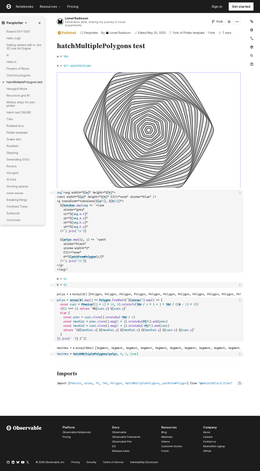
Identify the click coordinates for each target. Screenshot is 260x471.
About (206, 432)
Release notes (121, 450)
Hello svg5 (13, 38)
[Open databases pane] (251, 29)
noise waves (14, 193)
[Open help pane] (251, 64)
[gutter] (36, 282)
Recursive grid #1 (18, 95)
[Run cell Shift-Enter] (240, 193)
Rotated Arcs (15, 126)
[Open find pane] (251, 55)
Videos (165, 441)
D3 (114, 446)
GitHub (207, 450)
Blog (164, 432)
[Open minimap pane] (251, 38)
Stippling (12, 152)
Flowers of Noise (17, 68)
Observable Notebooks (77, 432)
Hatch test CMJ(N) (18, 112)
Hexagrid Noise (16, 88)
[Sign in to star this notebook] (229, 21)
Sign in (217, 6)
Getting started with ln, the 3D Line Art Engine (23, 46)
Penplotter (91, 32)
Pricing (72, 6)
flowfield (12, 146)
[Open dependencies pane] (251, 47)
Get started (241, 6)
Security (91, 462)
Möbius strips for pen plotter (20, 103)
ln (7, 55)
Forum (165, 450)
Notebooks (24, 6)
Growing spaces (17, 186)
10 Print (11, 179)
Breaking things (16, 199)
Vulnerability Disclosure (144, 462)
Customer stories (171, 446)
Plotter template (194, 32)
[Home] (24, 440)
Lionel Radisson (76, 18)
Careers (208, 436)
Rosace (11, 166)
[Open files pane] (251, 21)
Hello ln (11, 62)
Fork (220, 21)
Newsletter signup (214, 446)
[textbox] (149, 231)
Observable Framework (126, 436)
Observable (119, 432)
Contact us (209, 441)
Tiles (9, 119)
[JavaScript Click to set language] (52, 231)
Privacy (75, 462)
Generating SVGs (17, 159)
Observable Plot (122, 441)
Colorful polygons (18, 75)
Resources (48, 6)
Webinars (166, 436)
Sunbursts (13, 213)
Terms (113, 462)
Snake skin (13, 139)
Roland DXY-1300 (18, 31)
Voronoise (13, 220)
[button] (52, 40)
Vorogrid (12, 173)
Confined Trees (17, 206)
